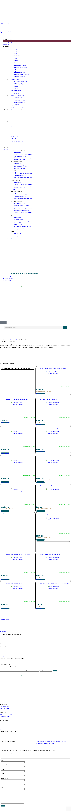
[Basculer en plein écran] (1, 809)
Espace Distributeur (4, 708)
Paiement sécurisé (4, 619)
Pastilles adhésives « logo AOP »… (14, 457)
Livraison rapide (3, 631)
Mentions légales (40, 741)
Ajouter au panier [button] (40, 393)
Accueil (1, 339)
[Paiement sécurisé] (1, 615)
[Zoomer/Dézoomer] (0, 809)
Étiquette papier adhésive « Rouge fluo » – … (51, 486)
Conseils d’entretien (61, 741)
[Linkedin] (9, 735)
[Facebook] (1, 735)
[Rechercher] (65, 327)
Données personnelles (41, 743)
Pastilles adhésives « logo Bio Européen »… (16, 428)
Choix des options (5, 422)
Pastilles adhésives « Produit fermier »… (50, 554)
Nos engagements (4, 656)
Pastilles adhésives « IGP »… (12, 486)
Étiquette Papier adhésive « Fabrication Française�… (54, 583)
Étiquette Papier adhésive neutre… (14, 583)
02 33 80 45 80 (3, 727)
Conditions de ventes (50, 741)
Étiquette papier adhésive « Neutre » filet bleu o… (18, 554)
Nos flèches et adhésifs (13, 339)
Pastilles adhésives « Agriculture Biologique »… (53, 457)
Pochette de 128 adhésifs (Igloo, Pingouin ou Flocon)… (55, 428)
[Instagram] (5, 735)
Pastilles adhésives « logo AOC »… (49, 515)
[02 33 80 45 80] (1, 723)
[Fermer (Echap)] (4, 809)
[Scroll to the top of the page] (0, 747)
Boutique (6, 339)
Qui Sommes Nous (4, 706)
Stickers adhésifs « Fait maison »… (49, 399)
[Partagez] (2, 809)
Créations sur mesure (5, 716)
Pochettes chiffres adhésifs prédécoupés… (16, 399)
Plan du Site (51, 743)
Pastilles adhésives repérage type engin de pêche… (53, 368)
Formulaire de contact (5, 729)
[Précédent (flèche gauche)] (0, 811)
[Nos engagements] (1, 652)
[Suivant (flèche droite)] (1, 811)
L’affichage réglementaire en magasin (9, 715)
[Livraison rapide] (1, 627)
